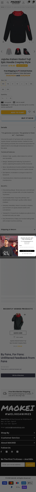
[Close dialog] (35, 236)
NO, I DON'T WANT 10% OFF (27, 253)
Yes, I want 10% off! (27, 250)
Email (20, 245)
